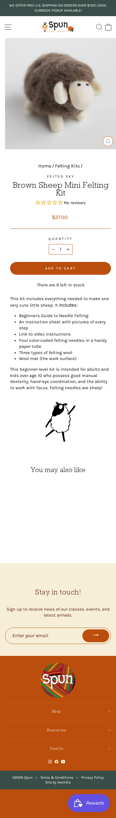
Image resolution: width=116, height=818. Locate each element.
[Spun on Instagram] (50, 762)
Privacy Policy (92, 777)
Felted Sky (60, 176)
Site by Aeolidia (58, 782)
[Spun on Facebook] (56, 762)
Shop (56, 711)
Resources (56, 730)
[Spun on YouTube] (63, 762)
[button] (50, 202)
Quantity (60, 239)
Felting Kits (67, 166)
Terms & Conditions (56, 777)
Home (44, 166)
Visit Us (56, 748)
